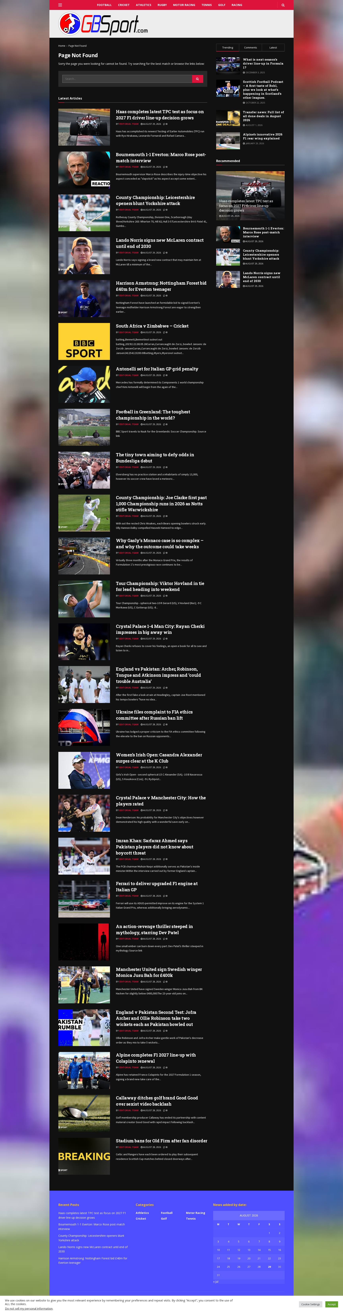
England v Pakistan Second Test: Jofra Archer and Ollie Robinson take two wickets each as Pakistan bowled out (156, 1018)
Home (61, 45)
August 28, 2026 (152, 724)
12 (238, 1250)
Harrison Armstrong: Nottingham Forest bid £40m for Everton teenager (161, 286)
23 (279, 1258)
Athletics (143, 5)
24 (218, 1267)
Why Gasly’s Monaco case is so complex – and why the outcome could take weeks (159, 543)
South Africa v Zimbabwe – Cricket (152, 326)
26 (238, 1267)
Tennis (206, 5)
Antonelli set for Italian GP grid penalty (157, 369)
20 (249, 1258)
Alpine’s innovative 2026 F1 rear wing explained (262, 136)
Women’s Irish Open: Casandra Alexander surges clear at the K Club (159, 758)
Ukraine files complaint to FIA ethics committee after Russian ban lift (154, 715)
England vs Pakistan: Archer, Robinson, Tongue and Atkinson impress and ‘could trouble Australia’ (158, 675)
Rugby (162, 5)
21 (259, 1258)
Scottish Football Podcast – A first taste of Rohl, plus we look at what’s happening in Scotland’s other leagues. (263, 90)
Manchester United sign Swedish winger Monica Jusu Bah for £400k (159, 972)
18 (228, 1258)
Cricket (124, 5)
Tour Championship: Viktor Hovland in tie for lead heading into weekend (160, 586)
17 (218, 1258)
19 (238, 1258)
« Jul (215, 1281)
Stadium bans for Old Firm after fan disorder (161, 1141)
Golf (221, 5)
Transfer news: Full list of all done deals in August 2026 (263, 116)
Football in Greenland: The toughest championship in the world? (153, 415)
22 (269, 1258)
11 (228, 1250)
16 (279, 1250)
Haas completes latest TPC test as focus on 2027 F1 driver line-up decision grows (160, 115)
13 (249, 1250)
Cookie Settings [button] (310, 1304)
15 (269, 1250)
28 (259, 1267)
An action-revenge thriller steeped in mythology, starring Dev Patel (154, 929)
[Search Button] (197, 79)
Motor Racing (184, 5)
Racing (237, 5)
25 (228, 1267)
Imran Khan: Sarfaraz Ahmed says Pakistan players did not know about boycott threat (154, 847)
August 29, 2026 (152, 123)
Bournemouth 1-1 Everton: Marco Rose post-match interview (263, 232)
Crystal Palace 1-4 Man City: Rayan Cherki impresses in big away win (160, 629)
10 (218, 1250)
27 (249, 1267)
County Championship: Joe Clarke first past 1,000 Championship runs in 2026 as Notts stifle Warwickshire (161, 504)
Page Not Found (77, 45)
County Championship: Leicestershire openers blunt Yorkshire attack (155, 200)
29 (269, 1267)
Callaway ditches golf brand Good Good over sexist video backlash (157, 1101)
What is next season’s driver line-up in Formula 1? (263, 63)
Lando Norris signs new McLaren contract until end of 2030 (261, 277)
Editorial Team (129, 123)
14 (259, 1250)
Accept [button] (332, 1304)
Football (104, 5)
